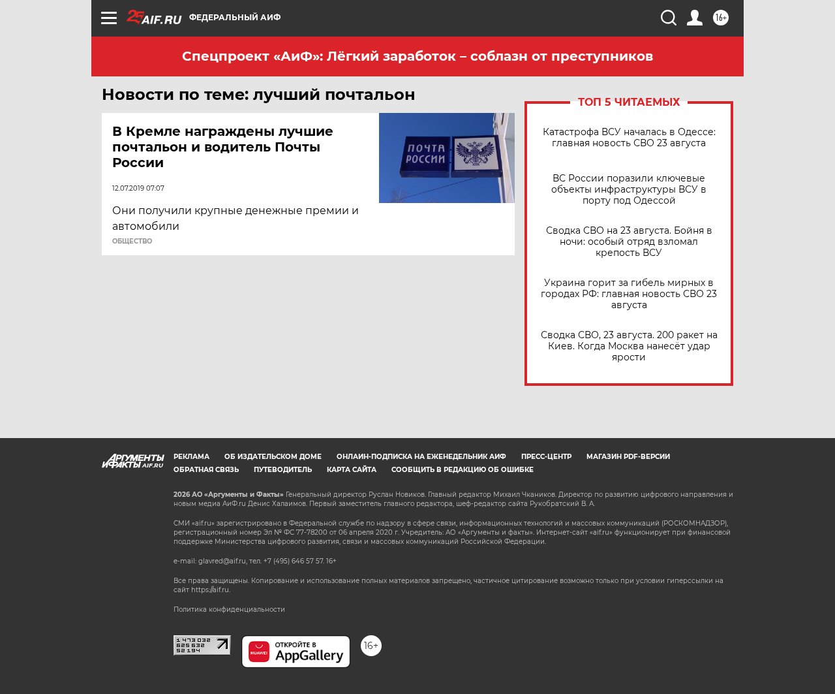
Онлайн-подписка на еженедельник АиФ (421, 456)
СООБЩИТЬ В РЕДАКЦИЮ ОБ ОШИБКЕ (462, 469)
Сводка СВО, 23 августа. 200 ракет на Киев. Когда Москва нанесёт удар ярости (629, 346)
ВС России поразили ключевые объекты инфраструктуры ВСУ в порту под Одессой (628, 189)
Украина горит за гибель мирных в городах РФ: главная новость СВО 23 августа (629, 294)
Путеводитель (283, 469)
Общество (132, 241)
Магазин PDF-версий (628, 456)
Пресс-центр (546, 456)
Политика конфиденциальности (229, 609)
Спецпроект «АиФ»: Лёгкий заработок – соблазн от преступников (417, 56)
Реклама (191, 456)
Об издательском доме (273, 456)
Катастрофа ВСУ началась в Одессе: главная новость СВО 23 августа (629, 138)
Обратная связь (206, 469)
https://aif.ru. (210, 590)
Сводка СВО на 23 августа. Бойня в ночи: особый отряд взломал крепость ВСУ (629, 242)
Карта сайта (351, 469)
